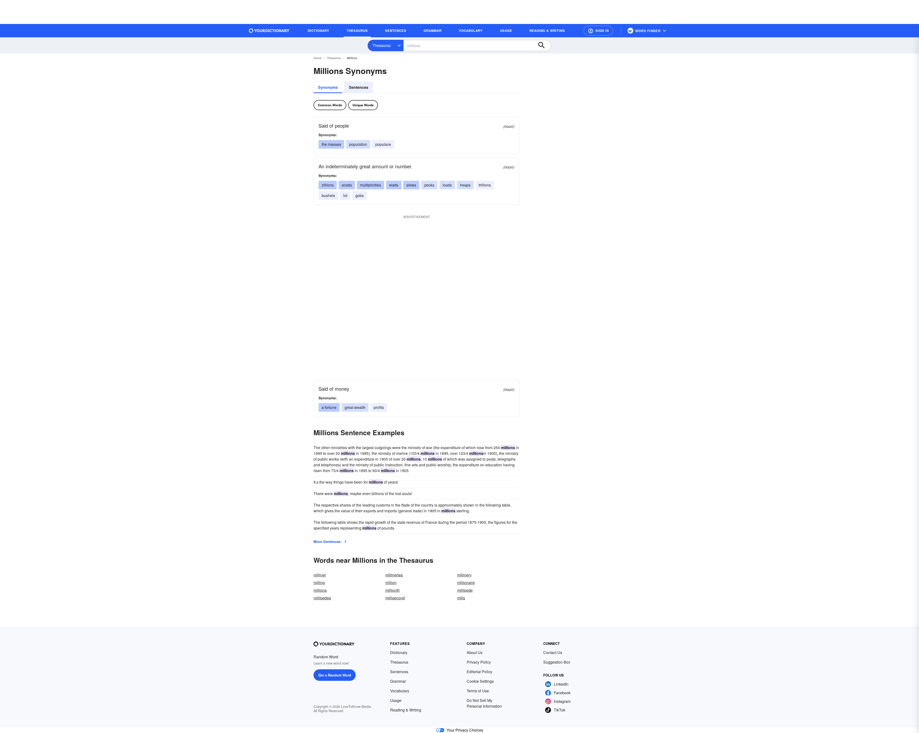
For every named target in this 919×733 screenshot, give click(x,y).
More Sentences (327, 541)
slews (411, 185)
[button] (598, 31)
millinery (464, 575)
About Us (474, 652)
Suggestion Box (556, 662)
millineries (394, 575)
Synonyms (328, 87)
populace (383, 144)
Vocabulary (399, 691)
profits (379, 407)
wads (393, 185)
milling (319, 582)
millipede (465, 590)
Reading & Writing (405, 710)
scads (347, 185)
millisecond (395, 598)
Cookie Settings (480, 681)
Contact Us (552, 652)
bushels (328, 195)
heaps (465, 185)
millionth (392, 590)
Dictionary (398, 652)
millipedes (322, 598)
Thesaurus (381, 45)
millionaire (466, 582)
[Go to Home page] (269, 30)
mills (461, 598)
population (358, 144)
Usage (395, 700)
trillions (485, 185)
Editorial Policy (479, 671)
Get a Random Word (334, 675)
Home (317, 58)
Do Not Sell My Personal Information (484, 703)
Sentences (358, 87)
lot (345, 195)
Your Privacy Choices (465, 730)
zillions (328, 185)
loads (447, 185)
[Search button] (544, 45)
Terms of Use (478, 691)
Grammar (398, 681)
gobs (359, 195)
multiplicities (370, 185)
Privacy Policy (479, 662)
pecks (429, 185)
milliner (320, 575)
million (391, 582)
